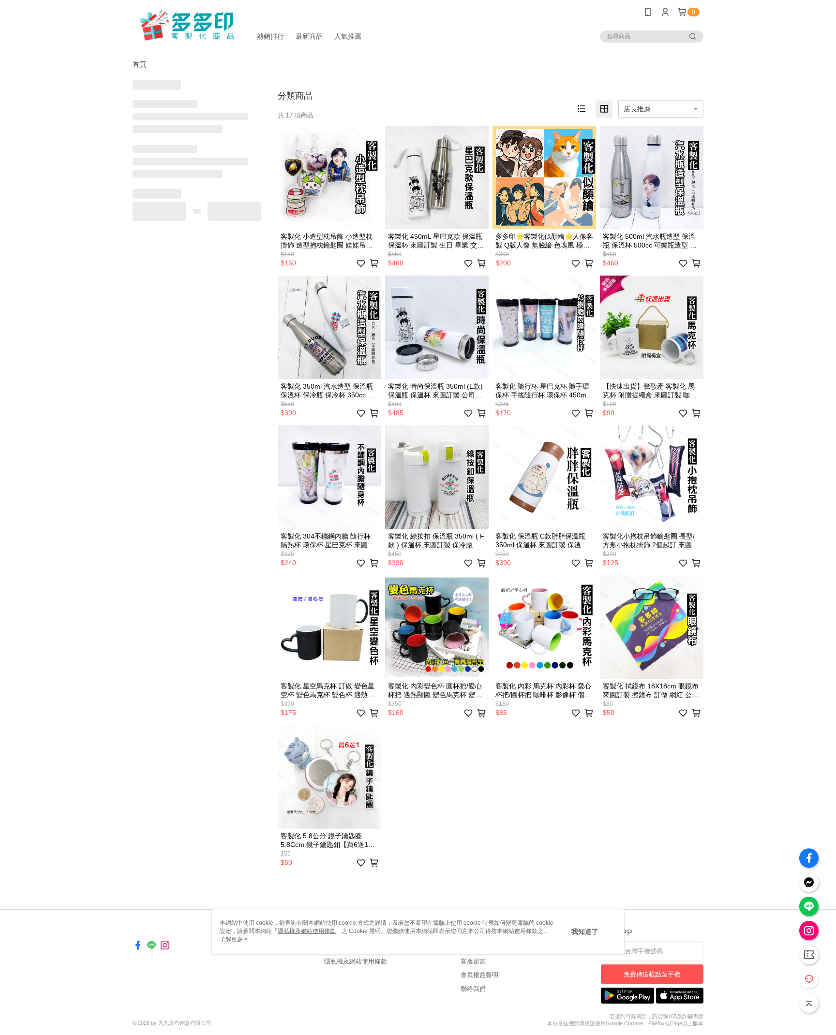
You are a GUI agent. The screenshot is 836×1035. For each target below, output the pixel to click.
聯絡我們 (473, 988)
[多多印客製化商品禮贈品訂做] (186, 25)
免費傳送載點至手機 (652, 974)
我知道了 (584, 931)
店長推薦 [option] (637, 109)
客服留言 (473, 961)
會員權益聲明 (479, 974)
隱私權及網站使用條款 (355, 961)
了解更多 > (234, 939)
